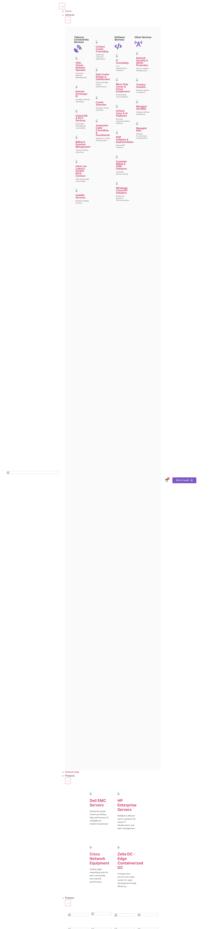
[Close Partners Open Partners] (68, 903)
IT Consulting (122, 61)
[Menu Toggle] (62, 6)
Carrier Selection (101, 103)
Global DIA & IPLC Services (82, 118)
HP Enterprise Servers (126, 805)
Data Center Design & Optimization (103, 76)
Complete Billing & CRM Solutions (121, 165)
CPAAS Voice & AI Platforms (122, 113)
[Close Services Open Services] (68, 20)
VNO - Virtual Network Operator (81, 66)
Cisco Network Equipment (99, 858)
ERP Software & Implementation (124, 139)
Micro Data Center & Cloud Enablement (123, 88)
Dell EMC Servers (98, 802)
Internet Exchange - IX (82, 94)
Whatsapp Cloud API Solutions (122, 190)
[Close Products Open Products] (68, 781)
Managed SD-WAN (141, 107)
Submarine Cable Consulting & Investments (103, 130)
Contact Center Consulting (102, 49)
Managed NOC (141, 129)
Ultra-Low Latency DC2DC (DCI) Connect (81, 171)
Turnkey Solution (141, 85)
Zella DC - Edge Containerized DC (130, 861)
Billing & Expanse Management (83, 144)
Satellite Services (80, 196)
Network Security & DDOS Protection (142, 62)
